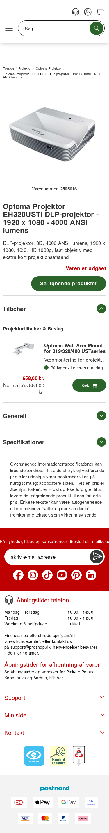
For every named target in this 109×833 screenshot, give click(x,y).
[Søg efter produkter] (96, 28)
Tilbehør (14, 308)
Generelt (15, 415)
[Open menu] (9, 28)
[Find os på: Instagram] (33, 575)
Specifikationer (23, 442)
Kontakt (14, 732)
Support (14, 697)
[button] (52, 134)
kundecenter (28, 641)
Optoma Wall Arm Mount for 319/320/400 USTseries (75, 348)
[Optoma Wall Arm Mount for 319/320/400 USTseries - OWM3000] (23, 349)
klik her (56, 677)
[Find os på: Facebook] (18, 575)
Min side (15, 715)
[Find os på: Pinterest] (76, 575)
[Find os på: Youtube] (62, 575)
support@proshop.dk (30, 647)
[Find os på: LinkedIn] (91, 575)
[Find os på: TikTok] (47, 575)
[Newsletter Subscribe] (96, 556)
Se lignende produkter (68, 283)
